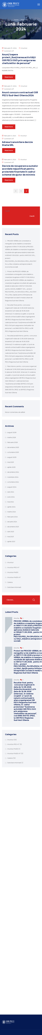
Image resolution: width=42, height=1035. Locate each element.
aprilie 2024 (11, 507)
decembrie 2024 (13, 472)
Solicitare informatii (14, 587)
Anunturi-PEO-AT (13, 567)
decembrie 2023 (13, 527)
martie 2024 (11, 512)
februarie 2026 (12, 442)
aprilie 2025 (11, 467)
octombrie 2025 (13, 452)
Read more (9, 77)
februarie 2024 (12, 517)
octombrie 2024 (13, 482)
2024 (22, 20)
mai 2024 (10, 502)
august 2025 (11, 457)
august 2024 (11, 487)
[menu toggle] (38, 4)
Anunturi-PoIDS (12, 572)
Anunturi (24, 48)
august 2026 (11, 432)
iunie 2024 (11, 497)
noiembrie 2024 (12, 477)
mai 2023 (10, 536)
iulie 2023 (10, 531)
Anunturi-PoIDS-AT (14, 577)
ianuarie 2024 (12, 522)
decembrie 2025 (13, 447)
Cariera (10, 582)
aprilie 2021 (11, 541)
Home (16, 20)
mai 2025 (10, 462)
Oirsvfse (17, 618)
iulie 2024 (10, 492)
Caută (7, 211)
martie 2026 (11, 437)
